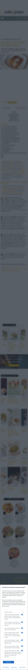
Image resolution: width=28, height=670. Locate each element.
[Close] (25, 587)
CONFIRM (8, 662)
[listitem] (14, 612)
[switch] (22, 614)
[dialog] (14, 627)
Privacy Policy (22, 667)
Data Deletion (6, 667)
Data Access (14, 667)
